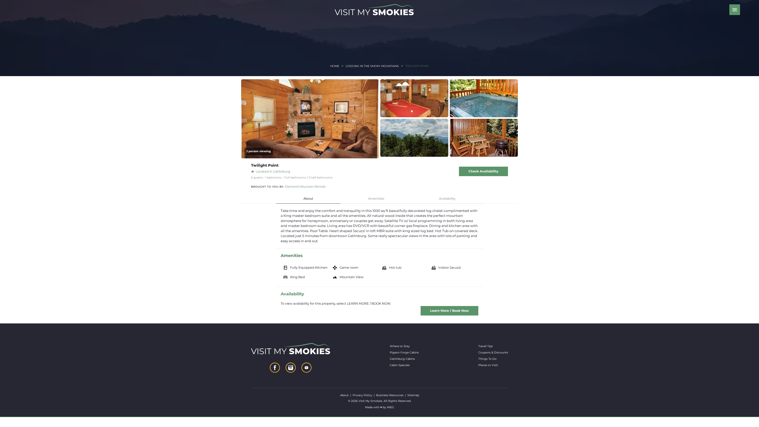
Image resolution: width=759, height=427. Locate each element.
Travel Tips (485, 346)
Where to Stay (400, 346)
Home (334, 66)
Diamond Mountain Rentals (305, 186)
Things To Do (487, 359)
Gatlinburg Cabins (402, 359)
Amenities (376, 198)
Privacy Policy (362, 395)
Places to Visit (488, 365)
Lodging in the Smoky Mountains (372, 66)
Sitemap (413, 395)
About (308, 198)
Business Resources (389, 395)
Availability (447, 198)
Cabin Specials (400, 365)
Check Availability (483, 171)
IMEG (390, 407)
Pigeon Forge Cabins (404, 352)
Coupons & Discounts (493, 352)
